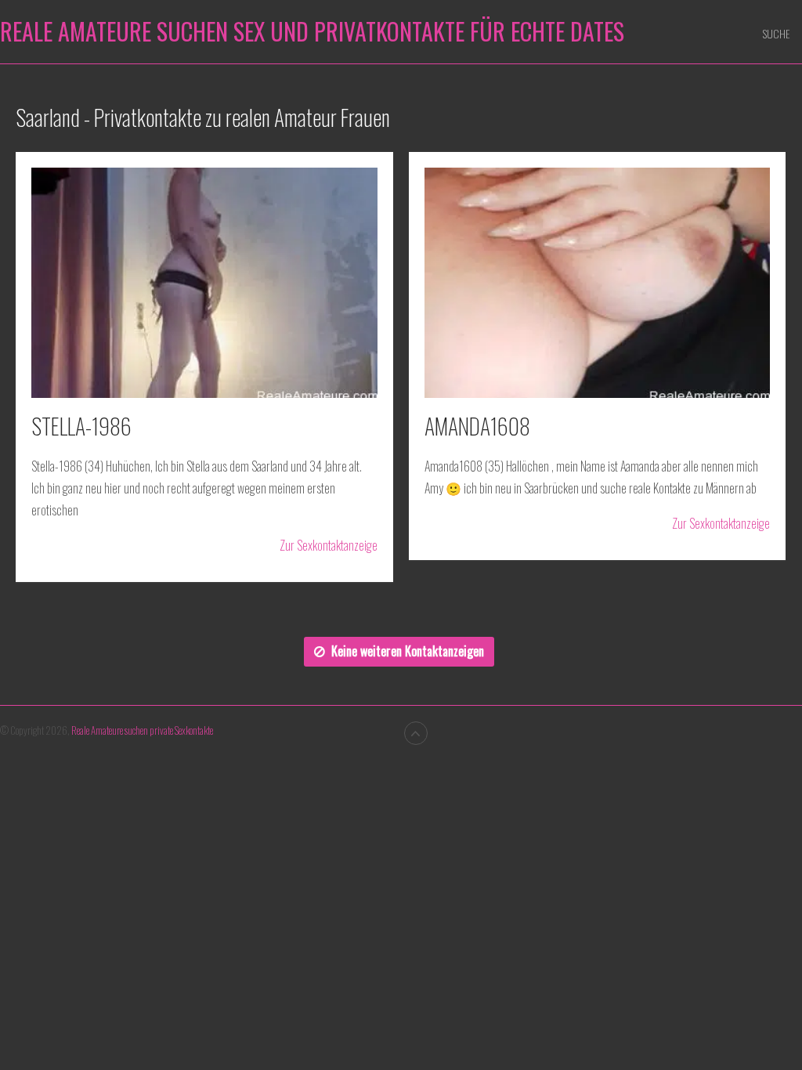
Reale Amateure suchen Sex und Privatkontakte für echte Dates (312, 31)
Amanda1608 (477, 426)
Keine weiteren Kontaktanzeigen (407, 651)
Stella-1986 (81, 426)
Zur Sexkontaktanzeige (329, 546)
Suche (776, 33)
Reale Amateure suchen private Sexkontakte (142, 730)
